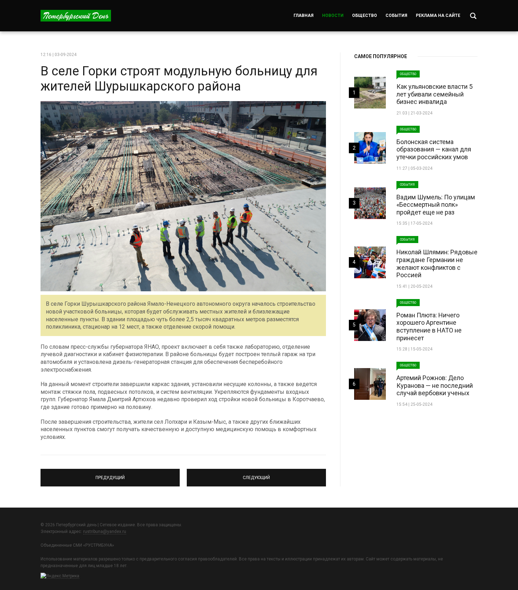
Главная (304, 15)
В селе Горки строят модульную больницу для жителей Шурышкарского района (179, 79)
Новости (333, 15)
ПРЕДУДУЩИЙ (110, 474)
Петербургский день (76, 15)
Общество (364, 15)
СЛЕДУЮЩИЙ (256, 474)
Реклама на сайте (438, 15)
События (396, 15)
